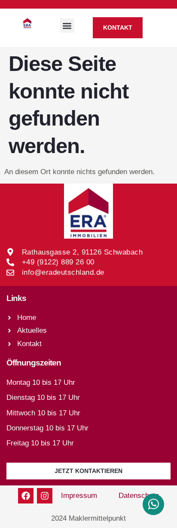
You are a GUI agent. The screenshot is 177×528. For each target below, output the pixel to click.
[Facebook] (26, 495)
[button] (67, 25)
